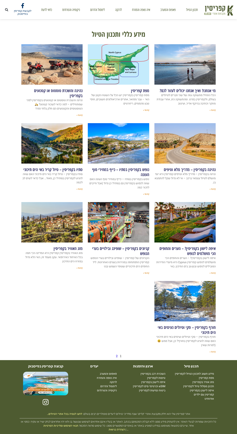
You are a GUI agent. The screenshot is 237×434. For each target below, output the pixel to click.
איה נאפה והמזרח (141, 10)
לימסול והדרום (97, 10)
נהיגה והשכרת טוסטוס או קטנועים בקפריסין (58, 93)
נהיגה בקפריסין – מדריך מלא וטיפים (190, 169)
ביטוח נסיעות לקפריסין (152, 390)
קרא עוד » (213, 110)
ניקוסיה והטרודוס (71, 10)
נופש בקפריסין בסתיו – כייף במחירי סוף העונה (120, 172)
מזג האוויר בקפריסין (68, 248)
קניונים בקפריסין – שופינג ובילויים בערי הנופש (120, 250)
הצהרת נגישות (117, 429)
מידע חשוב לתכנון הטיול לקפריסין (194, 374)
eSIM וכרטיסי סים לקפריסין (149, 386)
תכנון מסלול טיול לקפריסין (198, 386)
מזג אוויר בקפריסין (203, 382)
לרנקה (118, 10)
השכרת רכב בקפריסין (153, 374)
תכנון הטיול (192, 10)
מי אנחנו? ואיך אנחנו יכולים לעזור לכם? (188, 90)
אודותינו (209, 399)
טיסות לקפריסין (156, 378)
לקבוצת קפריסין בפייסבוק (22, 12)
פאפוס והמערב (168, 10)
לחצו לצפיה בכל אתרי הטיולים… (64, 413)
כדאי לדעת (46, 10)
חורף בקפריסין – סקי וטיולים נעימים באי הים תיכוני (187, 329)
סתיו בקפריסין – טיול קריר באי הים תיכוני (53, 169)
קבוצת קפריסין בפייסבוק (45, 366)
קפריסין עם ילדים (204, 395)
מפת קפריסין (140, 90)
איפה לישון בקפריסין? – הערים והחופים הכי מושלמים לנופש (187, 250)
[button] (7, 9)
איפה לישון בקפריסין (202, 390)
